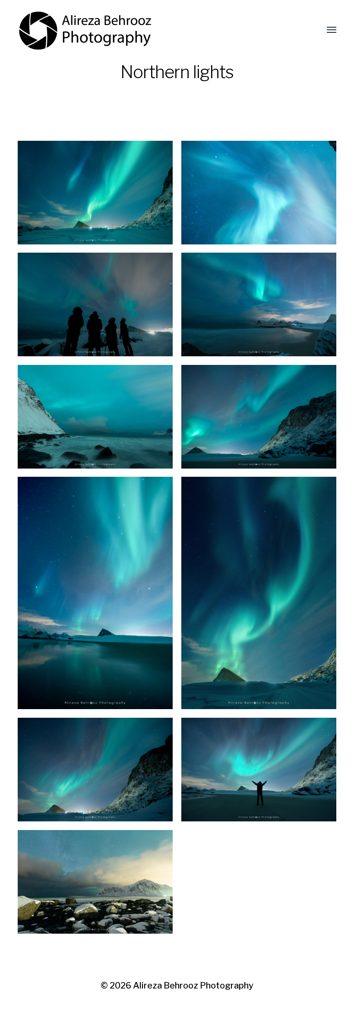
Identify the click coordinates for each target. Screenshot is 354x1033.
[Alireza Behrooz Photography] (85, 30)
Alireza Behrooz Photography (193, 985)
